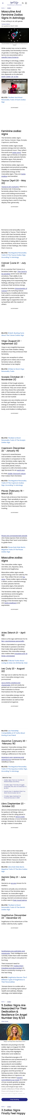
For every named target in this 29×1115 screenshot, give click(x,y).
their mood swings (20, 900)
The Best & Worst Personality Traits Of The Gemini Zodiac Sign (13, 907)
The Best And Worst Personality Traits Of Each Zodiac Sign (13, 99)
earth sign (21, 470)
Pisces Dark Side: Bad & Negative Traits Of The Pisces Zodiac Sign (13, 549)
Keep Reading (14, 1099)
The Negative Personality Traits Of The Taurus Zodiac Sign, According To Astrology (14, 255)
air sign (13, 883)
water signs (16, 152)
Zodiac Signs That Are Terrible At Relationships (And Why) (14, 780)
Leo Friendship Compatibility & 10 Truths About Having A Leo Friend (13, 733)
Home (3, 8)
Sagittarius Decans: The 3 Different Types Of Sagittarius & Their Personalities (14, 979)
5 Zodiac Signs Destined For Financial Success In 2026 (12, 797)
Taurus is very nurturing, (10, 187)
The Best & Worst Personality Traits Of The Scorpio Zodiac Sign (13, 440)
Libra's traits (20, 817)
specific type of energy (10, 57)
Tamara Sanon (5, 24)
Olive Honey (4, 1021)
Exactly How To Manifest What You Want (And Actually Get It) (14, 792)
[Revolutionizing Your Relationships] (14, 2)
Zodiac (9, 8)
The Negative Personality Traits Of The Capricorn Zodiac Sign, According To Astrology (14, 483)
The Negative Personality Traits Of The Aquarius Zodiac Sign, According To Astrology (14, 769)
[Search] (22, 3)
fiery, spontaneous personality (12, 641)
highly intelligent (10, 603)
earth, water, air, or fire (9, 77)
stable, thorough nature (17, 474)
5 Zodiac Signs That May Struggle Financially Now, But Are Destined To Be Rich (15, 786)
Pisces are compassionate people (14, 536)
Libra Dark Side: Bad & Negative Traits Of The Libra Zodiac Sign (14, 869)
